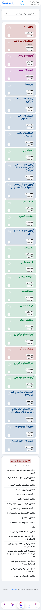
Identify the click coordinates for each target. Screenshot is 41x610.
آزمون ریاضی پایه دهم (25, 489)
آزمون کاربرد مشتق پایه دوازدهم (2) (21, 508)
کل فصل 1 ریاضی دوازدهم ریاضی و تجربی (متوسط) (22, 562)
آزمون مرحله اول (27, 517)
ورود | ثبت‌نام (7, 3)
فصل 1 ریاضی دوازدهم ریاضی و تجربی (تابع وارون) (21, 538)
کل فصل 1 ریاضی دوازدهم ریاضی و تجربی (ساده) (22, 570)
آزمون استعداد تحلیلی (25, 499)
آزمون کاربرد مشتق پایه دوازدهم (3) (21, 513)
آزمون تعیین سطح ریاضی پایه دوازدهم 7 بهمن (21, 472)
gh (31, 527)
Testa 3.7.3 (13, 589)
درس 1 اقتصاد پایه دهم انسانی (22, 531)
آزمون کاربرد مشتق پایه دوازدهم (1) (21, 503)
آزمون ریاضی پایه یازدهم (25, 494)
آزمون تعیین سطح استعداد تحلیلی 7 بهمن (21, 479)
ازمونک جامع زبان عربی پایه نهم (22, 522)
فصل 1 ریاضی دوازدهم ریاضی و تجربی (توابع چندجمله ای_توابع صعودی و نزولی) (21, 552)
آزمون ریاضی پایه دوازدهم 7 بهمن (21, 485)
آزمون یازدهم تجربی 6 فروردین (23, 576)
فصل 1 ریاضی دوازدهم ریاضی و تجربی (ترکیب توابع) (21, 545)
